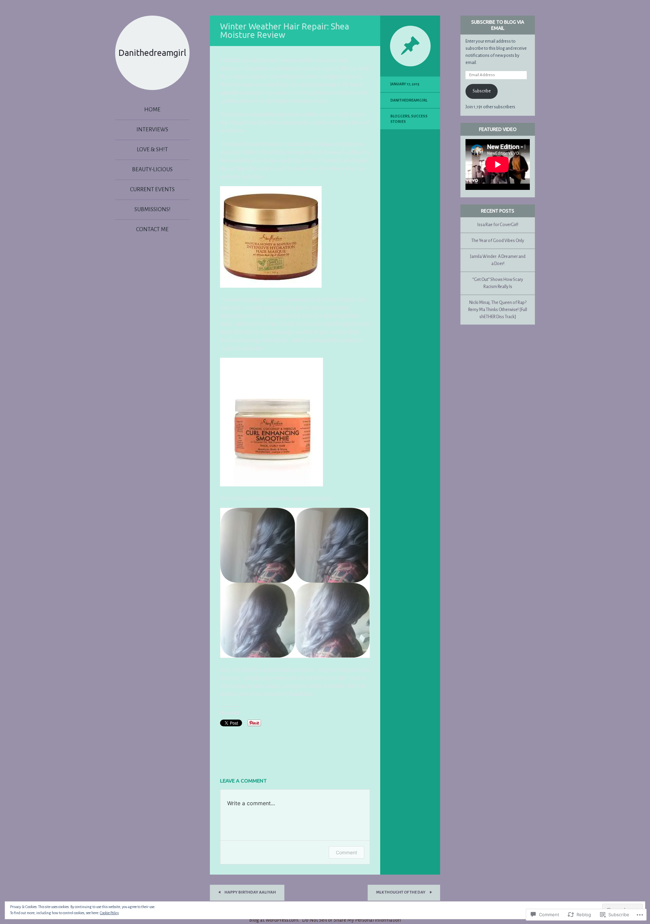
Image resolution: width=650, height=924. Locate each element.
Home (152, 110)
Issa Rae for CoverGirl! (497, 224)
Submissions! (152, 209)
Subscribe (482, 91)
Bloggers (399, 116)
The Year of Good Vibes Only (497, 240)
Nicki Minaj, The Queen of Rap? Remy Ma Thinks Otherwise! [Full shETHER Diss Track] (497, 309)
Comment (346, 852)
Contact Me (152, 229)
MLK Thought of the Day (401, 892)
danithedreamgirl (408, 100)
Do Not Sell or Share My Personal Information (351, 920)
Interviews (152, 130)
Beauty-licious (152, 170)
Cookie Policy (109, 913)
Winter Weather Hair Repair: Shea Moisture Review (284, 31)
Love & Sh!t (152, 150)
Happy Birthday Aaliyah (250, 892)
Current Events (152, 189)
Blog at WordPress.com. (274, 920)
